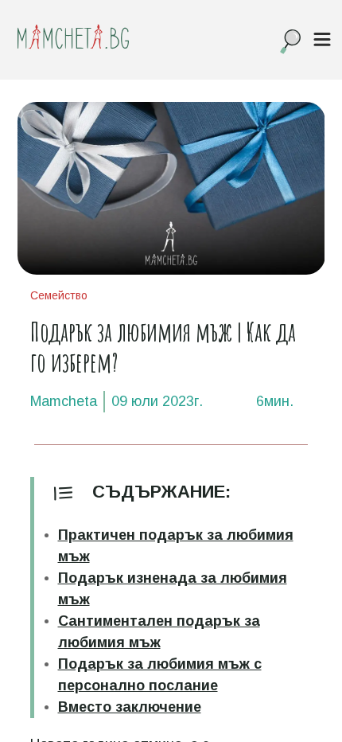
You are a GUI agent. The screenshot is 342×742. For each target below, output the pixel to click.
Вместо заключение (129, 707)
